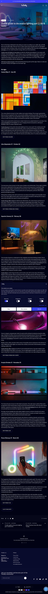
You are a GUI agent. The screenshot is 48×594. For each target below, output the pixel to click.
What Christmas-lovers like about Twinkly (34, 526)
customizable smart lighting (36, 262)
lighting (41, 188)
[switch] (18, 301)
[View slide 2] (23, 542)
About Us (3, 555)
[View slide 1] (22, 542)
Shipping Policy (16, 560)
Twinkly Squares (5, 127)
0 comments (45, 518)
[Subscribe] (25, 578)
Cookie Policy (15, 557)
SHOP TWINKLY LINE (7, 430)
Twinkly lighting (4, 268)
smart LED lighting (5, 122)
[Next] (46, 1)
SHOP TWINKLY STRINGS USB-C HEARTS (11, 355)
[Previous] (1, 1)
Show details (41, 305)
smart (38, 188)
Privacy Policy (15, 555)
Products (3, 20)
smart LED (24, 488)
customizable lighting (29, 407)
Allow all (39, 309)
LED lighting (9, 338)
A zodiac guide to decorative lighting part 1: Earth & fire (13, 526)
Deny (9, 309)
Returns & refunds (16, 562)
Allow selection (24, 309)
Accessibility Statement (17, 564)
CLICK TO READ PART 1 (7, 509)
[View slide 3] (24, 542)
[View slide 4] (26, 542)
